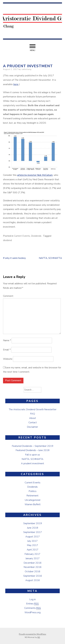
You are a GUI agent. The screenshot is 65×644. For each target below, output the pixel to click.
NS (38, 637)
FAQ (32, 413)
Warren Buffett (33, 504)
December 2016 (32, 563)
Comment (8, 296)
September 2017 (32, 532)
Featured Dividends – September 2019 (32, 446)
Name (7, 340)
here (15, 84)
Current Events (22, 236)
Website (7, 359)
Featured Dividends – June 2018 (32, 450)
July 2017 (32, 541)
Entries (32, 603)
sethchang (26, 69)
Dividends (36, 236)
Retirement (32, 495)
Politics (32, 491)
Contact (32, 422)
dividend (7, 240)
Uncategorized (32, 500)
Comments (32, 608)
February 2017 (32, 554)
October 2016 (32, 571)
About (32, 418)
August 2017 (32, 536)
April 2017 (32, 549)
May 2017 (32, 545)
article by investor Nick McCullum (35, 175)
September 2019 (32, 523)
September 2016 (32, 576)
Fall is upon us (32, 454)
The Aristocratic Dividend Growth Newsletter (32, 409)
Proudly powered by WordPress (32, 634)
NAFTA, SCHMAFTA (50, 258)
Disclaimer (32, 427)
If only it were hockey (14, 258)
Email (7, 349)
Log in (32, 599)
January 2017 (33, 558)
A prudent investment (32, 463)
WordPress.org (32, 612)
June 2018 (32, 527)
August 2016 (32, 580)
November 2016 (32, 567)
